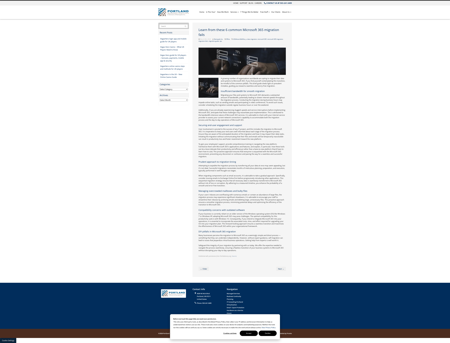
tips (221, 41)
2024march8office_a (240, 39)
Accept (248, 333)
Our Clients (275, 12)
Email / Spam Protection (235, 308)
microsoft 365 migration (275, 39)
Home (235, 3)
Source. (234, 256)
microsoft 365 (262, 39)
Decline (267, 333)
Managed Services (233, 293)
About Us (286, 12)
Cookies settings (230, 333)
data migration (252, 39)
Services (233, 12)
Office (228, 39)
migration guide (214, 41)
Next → (281, 269)
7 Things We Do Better (249, 12)
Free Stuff (264, 12)
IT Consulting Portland (235, 302)
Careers (258, 3)
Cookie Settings (8, 340)
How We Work (223, 12)
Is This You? (210, 12)
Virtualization (232, 305)
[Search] (185, 26)
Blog (251, 3)
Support (243, 3)
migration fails (203, 41)
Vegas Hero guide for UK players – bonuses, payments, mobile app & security (173, 58)
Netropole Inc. (218, 39)
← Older (203, 269)
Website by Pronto (285, 333)
